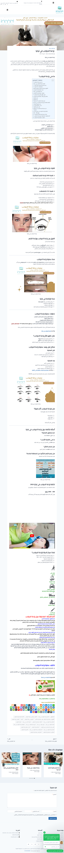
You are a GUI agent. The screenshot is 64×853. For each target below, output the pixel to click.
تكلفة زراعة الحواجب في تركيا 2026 (41, 111)
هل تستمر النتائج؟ (37, 107)
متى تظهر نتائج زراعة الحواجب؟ (39, 95)
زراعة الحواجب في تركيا (50, 724)
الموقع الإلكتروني (18, 811)
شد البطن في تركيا (11, 740)
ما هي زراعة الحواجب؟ (38, 82)
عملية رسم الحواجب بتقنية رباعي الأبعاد (40, 370)
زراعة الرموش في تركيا (46, 331)
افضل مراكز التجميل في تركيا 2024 (11, 769)
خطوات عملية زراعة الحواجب (39, 93)
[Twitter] (5, 4)
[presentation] (53, 758)
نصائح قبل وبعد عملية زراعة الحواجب (41, 96)
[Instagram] (3, 4)
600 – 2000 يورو (36, 113)
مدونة (50, 48)
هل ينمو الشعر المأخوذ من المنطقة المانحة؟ (40, 109)
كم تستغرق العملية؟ (37, 104)
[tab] (34, 778)
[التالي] (3, 764)
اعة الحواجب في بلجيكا (46, 677)
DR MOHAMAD (27, 851)
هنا (22, 203)
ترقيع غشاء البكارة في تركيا (51, 740)
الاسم (54, 811)
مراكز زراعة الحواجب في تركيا (49, 729)
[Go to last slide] (61, 764)
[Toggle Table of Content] (52, 80)
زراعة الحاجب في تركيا (27, 722)
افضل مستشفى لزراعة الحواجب (31, 717)
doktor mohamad (49, 54)
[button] (53, 2)
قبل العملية (36, 98)
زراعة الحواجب (18, 722)
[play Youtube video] (32, 535)
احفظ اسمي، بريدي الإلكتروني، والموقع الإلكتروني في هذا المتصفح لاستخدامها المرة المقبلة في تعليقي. (34, 814)
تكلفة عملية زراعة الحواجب (37, 722)
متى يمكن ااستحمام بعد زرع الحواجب (47, 727)
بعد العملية (36, 99)
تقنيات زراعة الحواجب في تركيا (39, 84)
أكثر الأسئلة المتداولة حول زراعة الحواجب (42, 116)
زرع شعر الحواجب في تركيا (31, 724)
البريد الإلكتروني (35, 811)
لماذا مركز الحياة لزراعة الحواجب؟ (40, 114)
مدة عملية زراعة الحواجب (38, 90)
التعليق (54, 794)
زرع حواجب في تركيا (40, 724)
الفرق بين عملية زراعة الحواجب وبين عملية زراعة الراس (44, 719)
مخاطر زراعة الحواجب (35, 727)
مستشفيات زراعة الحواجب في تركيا (36, 729)
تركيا (22, 719)
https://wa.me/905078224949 (48, 702)
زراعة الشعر (53, 48)
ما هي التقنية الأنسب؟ (38, 105)
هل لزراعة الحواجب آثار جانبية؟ (39, 101)
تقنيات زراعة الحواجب (15, 719)
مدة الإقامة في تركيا (38, 91)
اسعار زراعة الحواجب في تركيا (43, 717)
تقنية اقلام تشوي (15, 324)
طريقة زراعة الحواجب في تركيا (19, 724)
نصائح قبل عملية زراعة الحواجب (36, 732)
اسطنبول (52, 717)
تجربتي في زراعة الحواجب (28, 719)
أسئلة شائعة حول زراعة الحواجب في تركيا (42, 102)
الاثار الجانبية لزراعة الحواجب (19, 717)
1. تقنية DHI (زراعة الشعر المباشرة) (40, 85)
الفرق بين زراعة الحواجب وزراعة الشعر (41, 88)
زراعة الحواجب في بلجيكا (33, 768)
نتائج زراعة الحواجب (24, 729)
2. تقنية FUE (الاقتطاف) (38, 86)
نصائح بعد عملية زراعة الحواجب (48, 732)
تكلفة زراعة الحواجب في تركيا (49, 722)
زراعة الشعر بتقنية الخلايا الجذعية (54, 769)
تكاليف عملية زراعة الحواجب (39, 117)
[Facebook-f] (7, 4)
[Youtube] (1, 4)
